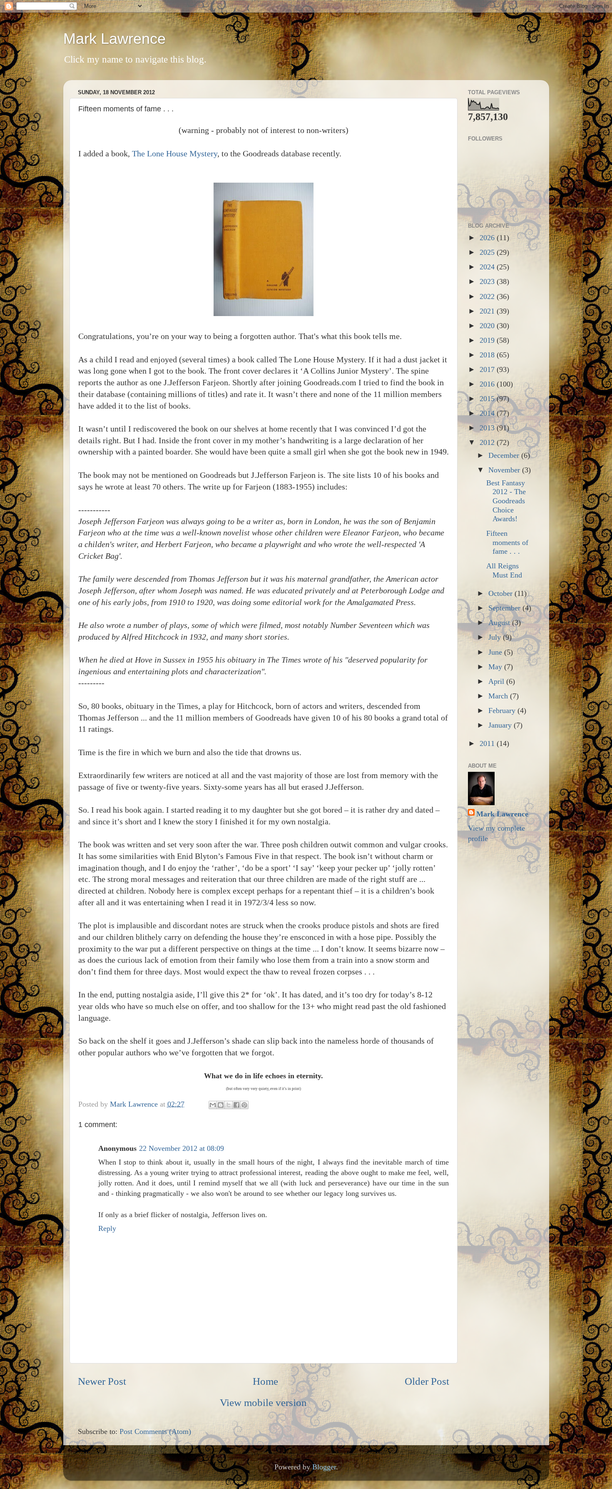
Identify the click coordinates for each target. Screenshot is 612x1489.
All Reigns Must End (504, 570)
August (500, 622)
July (495, 637)
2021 (488, 311)
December (504, 455)
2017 (488, 369)
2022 (488, 296)
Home (265, 1381)
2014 (488, 413)
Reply (107, 1228)
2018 (488, 355)
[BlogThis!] (220, 1105)
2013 (488, 428)
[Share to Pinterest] (244, 1105)
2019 (488, 340)
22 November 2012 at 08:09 (181, 1148)
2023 (488, 281)
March (499, 696)
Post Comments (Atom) (155, 1431)
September (505, 608)
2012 (488, 442)
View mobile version (263, 1402)
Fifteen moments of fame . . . (507, 542)
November (505, 470)
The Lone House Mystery (174, 153)
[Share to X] (228, 1105)
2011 (488, 743)
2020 (488, 325)
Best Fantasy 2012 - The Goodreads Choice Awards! (506, 501)
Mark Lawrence (114, 38)
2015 (488, 398)
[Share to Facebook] (236, 1105)
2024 (488, 267)
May (496, 667)
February (502, 710)
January (501, 725)
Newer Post (102, 1381)
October (501, 593)
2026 (488, 238)
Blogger (324, 1467)
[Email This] (213, 1105)
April (497, 681)
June (496, 652)
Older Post (427, 1381)
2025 (488, 252)
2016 (488, 384)
